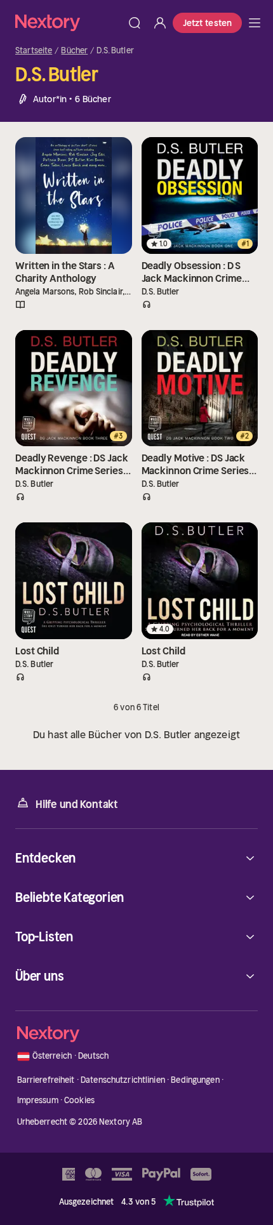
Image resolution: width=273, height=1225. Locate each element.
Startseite (33, 51)
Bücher (74, 51)
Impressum (37, 1100)
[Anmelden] (160, 23)
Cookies (79, 1100)
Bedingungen (195, 1080)
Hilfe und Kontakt (77, 804)
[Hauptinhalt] (254, 23)
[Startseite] (68, 22)
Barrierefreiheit (46, 1080)
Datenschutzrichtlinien (123, 1080)
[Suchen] (134, 23)
